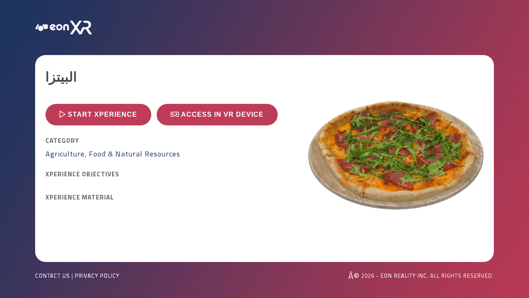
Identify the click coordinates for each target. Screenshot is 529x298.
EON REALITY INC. (405, 276)
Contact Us (52, 276)
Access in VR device (221, 114)
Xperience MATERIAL (79, 197)
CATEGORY (62, 140)
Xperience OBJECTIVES (82, 174)
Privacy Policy (97, 276)
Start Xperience (101, 114)
